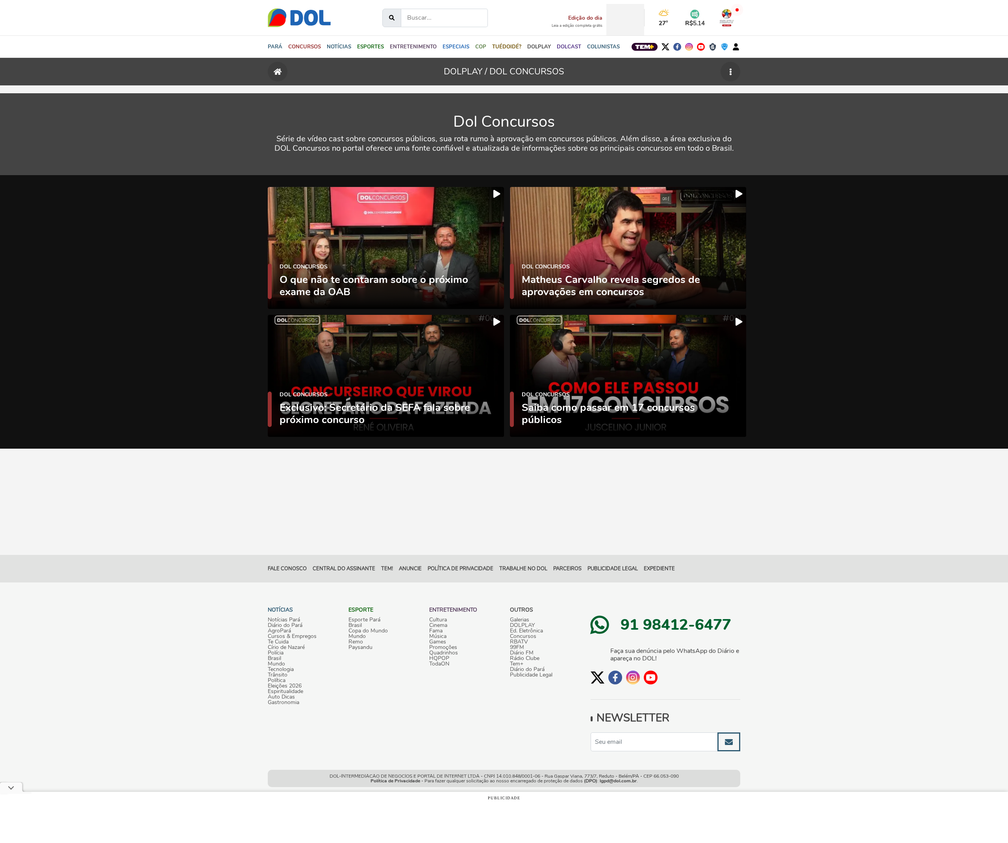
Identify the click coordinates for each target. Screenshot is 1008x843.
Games (437, 642)
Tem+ (516, 664)
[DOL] (299, 18)
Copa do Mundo (368, 631)
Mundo (276, 664)
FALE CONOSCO (287, 568)
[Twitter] (665, 47)
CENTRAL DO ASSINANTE (344, 568)
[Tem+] (645, 47)
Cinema (438, 625)
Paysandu (360, 647)
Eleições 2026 (285, 686)
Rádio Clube (524, 658)
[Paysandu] (724, 47)
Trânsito (277, 675)
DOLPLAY (522, 625)
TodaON (439, 664)
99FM (517, 647)
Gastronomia (283, 702)
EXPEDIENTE (659, 568)
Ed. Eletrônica (526, 631)
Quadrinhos (443, 653)
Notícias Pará (284, 620)
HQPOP (439, 658)
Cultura (438, 620)
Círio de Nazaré (286, 647)
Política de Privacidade (395, 781)
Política (276, 680)
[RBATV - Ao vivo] (727, 17)
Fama (436, 631)
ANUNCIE (410, 568)
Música (438, 636)
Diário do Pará (285, 625)
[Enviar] (728, 741)
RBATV (519, 642)
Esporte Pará (364, 620)
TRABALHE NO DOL (523, 568)
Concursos (523, 636)
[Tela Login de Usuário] (735, 46)
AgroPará (279, 631)
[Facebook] (677, 47)
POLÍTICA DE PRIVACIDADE (460, 568)
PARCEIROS (567, 568)
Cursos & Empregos (292, 636)
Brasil (274, 658)
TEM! (387, 568)
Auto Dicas (281, 697)
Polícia (276, 653)
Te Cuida (278, 642)
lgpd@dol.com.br (618, 781)
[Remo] (713, 47)
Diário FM (522, 653)
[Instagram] (689, 47)
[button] (339, 47)
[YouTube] (701, 47)
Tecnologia (281, 669)
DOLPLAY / (466, 72)
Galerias (519, 620)
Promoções (443, 647)
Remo (355, 642)
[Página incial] (277, 71)
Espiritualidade (285, 691)
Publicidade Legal (612, 568)
